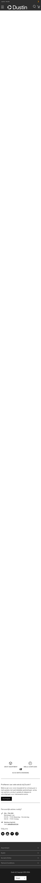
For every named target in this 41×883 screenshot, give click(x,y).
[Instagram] (17, 834)
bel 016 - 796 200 (5, 1)
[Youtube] (7, 834)
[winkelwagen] (38, 7)
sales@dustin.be (12, 824)
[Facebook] (12, 834)
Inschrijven (6, 799)
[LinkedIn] (3, 834)
